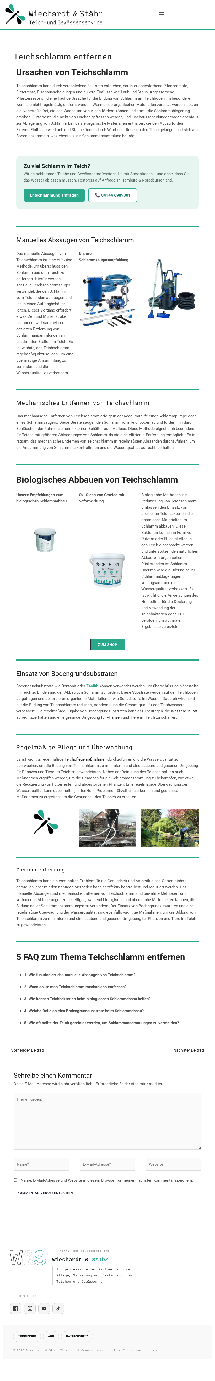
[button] (161, 14)
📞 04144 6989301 (113, 195)
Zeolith (92, 686)
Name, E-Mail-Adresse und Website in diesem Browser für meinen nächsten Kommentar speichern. (107, 1180)
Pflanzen (114, 717)
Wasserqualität (184, 711)
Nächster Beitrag (191, 1050)
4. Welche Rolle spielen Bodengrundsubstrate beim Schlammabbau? (84, 1011)
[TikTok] (58, 1308)
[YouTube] (44, 1308)
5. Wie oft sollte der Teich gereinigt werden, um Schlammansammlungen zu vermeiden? (101, 1023)
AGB (51, 1336)
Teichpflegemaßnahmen (85, 759)
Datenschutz (77, 1336)
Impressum (27, 1336)
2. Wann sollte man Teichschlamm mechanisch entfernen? (75, 986)
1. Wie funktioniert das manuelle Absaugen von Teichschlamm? (79, 974)
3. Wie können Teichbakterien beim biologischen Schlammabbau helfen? (87, 999)
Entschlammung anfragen (54, 195)
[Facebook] (16, 1308)
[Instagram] (30, 1308)
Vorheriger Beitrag (25, 1050)
